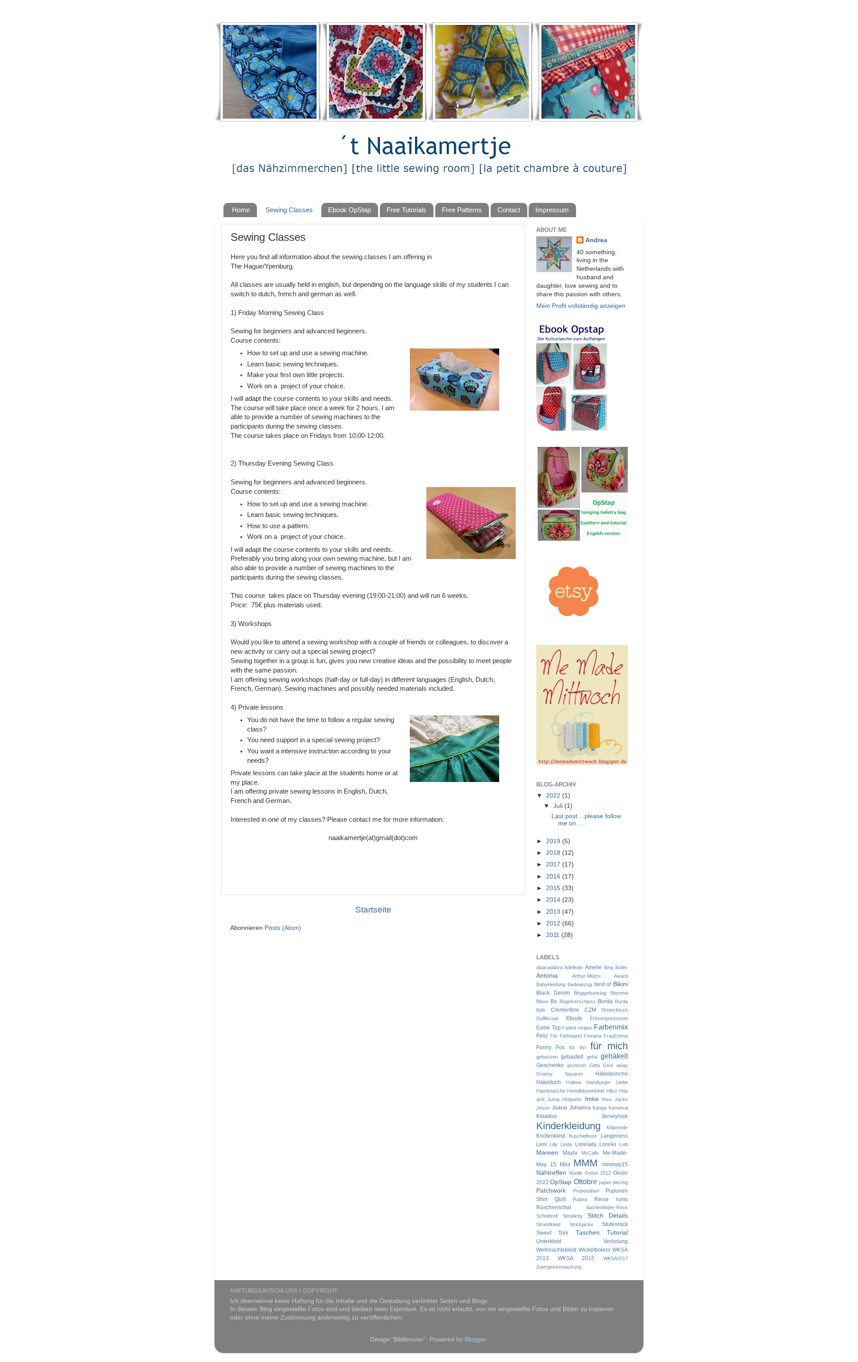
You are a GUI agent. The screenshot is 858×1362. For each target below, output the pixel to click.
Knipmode (617, 1127)
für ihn (577, 1047)
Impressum (552, 210)
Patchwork (551, 1190)
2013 (554, 911)
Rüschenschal (553, 1207)
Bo (554, 1001)
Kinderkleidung (568, 1125)
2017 (554, 864)
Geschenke (550, 1065)
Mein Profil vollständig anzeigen (581, 306)
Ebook (574, 1018)
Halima (573, 1082)
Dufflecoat (547, 1018)
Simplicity (573, 1216)
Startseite (373, 909)
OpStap (561, 1182)
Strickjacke (581, 1224)
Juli (558, 806)
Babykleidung (550, 984)
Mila (565, 1164)
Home (241, 210)
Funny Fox (550, 1047)
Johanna (580, 1108)
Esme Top (548, 1028)
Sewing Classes (289, 210)
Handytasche (550, 1090)
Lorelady (586, 1144)
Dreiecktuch (614, 1010)
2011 (553, 935)
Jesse (543, 1107)
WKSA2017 (615, 1258)
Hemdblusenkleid (585, 1090)
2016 (554, 876)
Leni (541, 1144)
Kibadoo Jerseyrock (582, 1116)
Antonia (547, 975)
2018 (554, 852)
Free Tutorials (406, 210)
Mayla (570, 1153)
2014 (554, 899)
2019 (554, 841)
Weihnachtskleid (556, 1250)
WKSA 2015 (576, 1258)
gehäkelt (614, 1056)
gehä (592, 1056)
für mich (609, 1045)
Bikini (620, 984)
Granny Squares (559, 1073)
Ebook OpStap (349, 210)
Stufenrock (615, 1224)
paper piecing (613, 1182)
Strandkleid (548, 1224)
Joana (559, 1108)
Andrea (596, 240)
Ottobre (585, 1181)
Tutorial (617, 1232)
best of (602, 984)
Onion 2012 (598, 1173)
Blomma (619, 993)
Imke (592, 1099)
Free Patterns (462, 210)
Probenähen (586, 1191)
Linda (566, 1144)
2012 (554, 923)
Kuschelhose (583, 1136)
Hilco (611, 1090)
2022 (554, 795)
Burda (605, 1001)
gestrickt (576, 1065)
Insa (606, 1099)
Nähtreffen (551, 1172)
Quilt (560, 1199)
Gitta (594, 1065)
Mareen (547, 1152)
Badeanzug (580, 984)
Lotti (623, 1144)
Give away (615, 1065)
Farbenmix (611, 1027)
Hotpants (572, 1099)
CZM (590, 1010)
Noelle (575, 1173)
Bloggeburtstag (590, 993)
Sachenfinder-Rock (607, 1207)
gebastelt (572, 1057)
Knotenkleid (550, 1136)
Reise (601, 1199)
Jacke (621, 1099)
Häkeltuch (548, 1082)
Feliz (542, 1036)
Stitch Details (608, 1215)
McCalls (590, 1153)
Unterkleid (548, 1241)
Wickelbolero (594, 1250)
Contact (508, 210)
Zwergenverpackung (558, 1267)
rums (622, 1199)
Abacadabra (549, 967)
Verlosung (615, 1241)
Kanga (599, 1107)
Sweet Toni (552, 1233)
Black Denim (553, 993)
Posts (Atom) (283, 928)
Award (621, 976)
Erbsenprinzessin (609, 1018)
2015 (554, 888)
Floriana (592, 1035)
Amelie (593, 967)
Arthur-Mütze (586, 976)
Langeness (614, 1136)
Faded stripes (577, 1027)
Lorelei (607, 1144)
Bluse (542, 1001)
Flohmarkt (571, 1035)
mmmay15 (615, 1164)
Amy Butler (616, 967)
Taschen (588, 1232)
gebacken (547, 1056)
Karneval (618, 1107)
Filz (554, 1035)
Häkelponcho (611, 1074)
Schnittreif (547, 1216)
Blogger (475, 1339)
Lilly (554, 1144)
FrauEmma (616, 1035)
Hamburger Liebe (607, 1082)
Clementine (565, 1010)
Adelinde (573, 967)
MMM (585, 1163)
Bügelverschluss (577, 1001)
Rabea (580, 1199)
